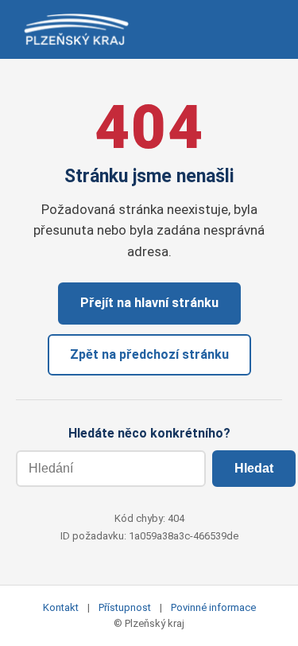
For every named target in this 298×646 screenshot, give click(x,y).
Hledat (253, 468)
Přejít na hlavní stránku (149, 302)
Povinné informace (213, 607)
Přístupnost (125, 607)
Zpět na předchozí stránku (149, 354)
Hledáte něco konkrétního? (149, 433)
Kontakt (61, 607)
